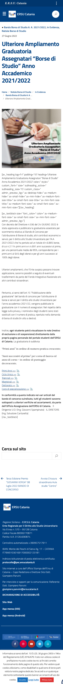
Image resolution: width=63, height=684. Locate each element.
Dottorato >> (8, 385)
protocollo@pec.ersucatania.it (18, 562)
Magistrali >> (8, 381)
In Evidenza (53, 27)
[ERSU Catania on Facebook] (15, 644)
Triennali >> (8, 378)
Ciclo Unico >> (9, 374)
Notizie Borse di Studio (14, 31)
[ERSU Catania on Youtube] (31, 644)
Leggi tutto (33, 679)
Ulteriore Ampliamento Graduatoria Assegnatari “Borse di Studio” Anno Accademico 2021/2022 (30, 62)
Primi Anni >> (9, 370)
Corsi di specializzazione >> (15, 389)
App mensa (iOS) (11, 609)
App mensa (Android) (13, 615)
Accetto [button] (22, 679)
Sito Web (7, 602)
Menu (4, 14)
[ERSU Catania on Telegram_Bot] (48, 644)
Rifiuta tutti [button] (47, 679)
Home (4, 92)
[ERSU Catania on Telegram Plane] (39, 644)
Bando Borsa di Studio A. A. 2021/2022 (25, 27)
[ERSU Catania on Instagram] (23, 644)
